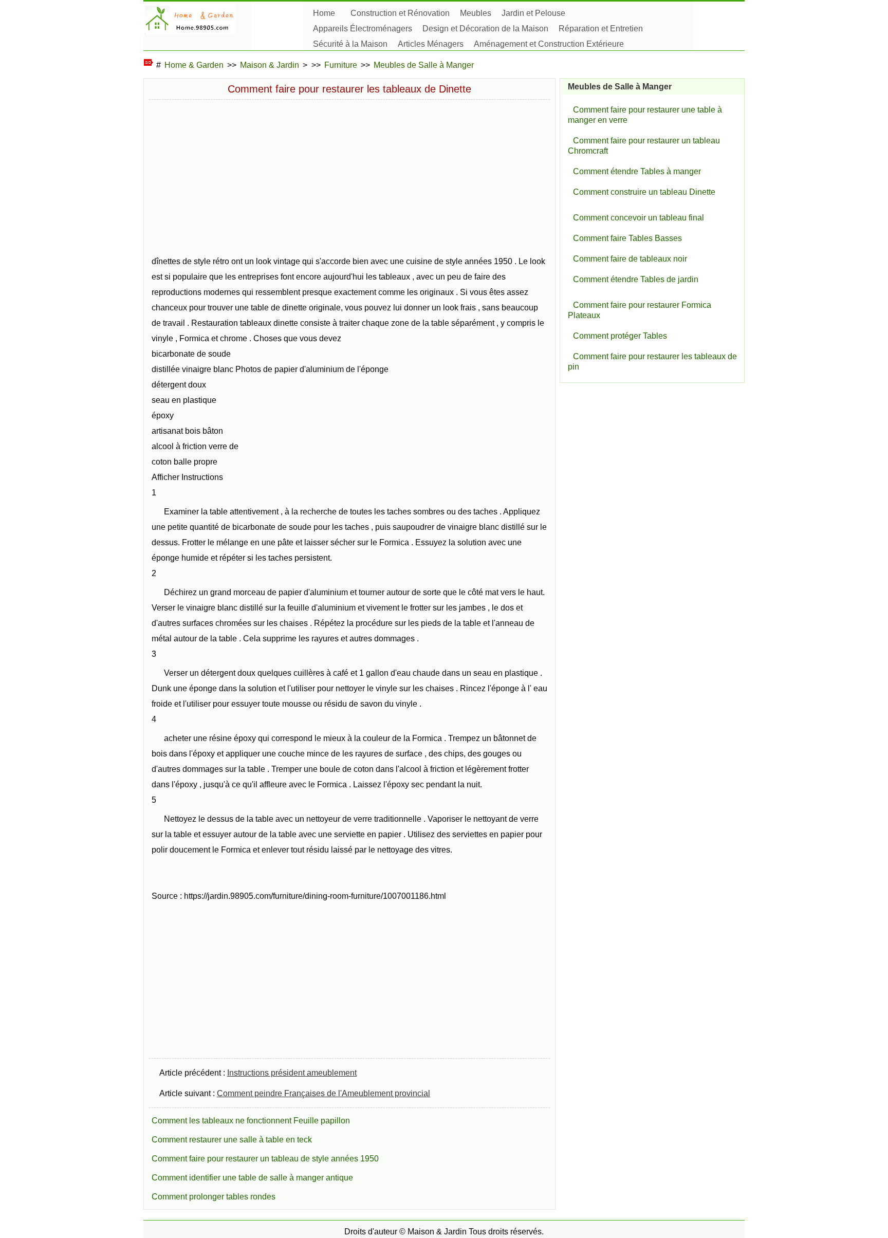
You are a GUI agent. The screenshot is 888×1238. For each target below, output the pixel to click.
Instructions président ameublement (292, 1072)
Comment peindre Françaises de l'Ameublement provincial (323, 1093)
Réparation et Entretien (601, 28)
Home (324, 13)
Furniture (340, 65)
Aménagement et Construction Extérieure (549, 44)
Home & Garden (194, 65)
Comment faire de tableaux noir (630, 258)
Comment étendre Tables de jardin (635, 279)
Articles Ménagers (431, 44)
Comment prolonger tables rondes (213, 1196)
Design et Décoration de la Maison (485, 28)
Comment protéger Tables (620, 335)
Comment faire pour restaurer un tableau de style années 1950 (265, 1158)
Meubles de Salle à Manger (424, 65)
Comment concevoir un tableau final (638, 217)
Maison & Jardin (269, 65)
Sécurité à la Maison (350, 44)
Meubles (475, 13)
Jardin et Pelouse (533, 13)
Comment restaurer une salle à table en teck (232, 1139)
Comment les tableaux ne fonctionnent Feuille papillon (251, 1120)
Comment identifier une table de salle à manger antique (252, 1177)
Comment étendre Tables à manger (637, 171)
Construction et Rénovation (400, 13)
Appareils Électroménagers (362, 28)
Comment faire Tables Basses (627, 238)
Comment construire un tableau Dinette (644, 192)
